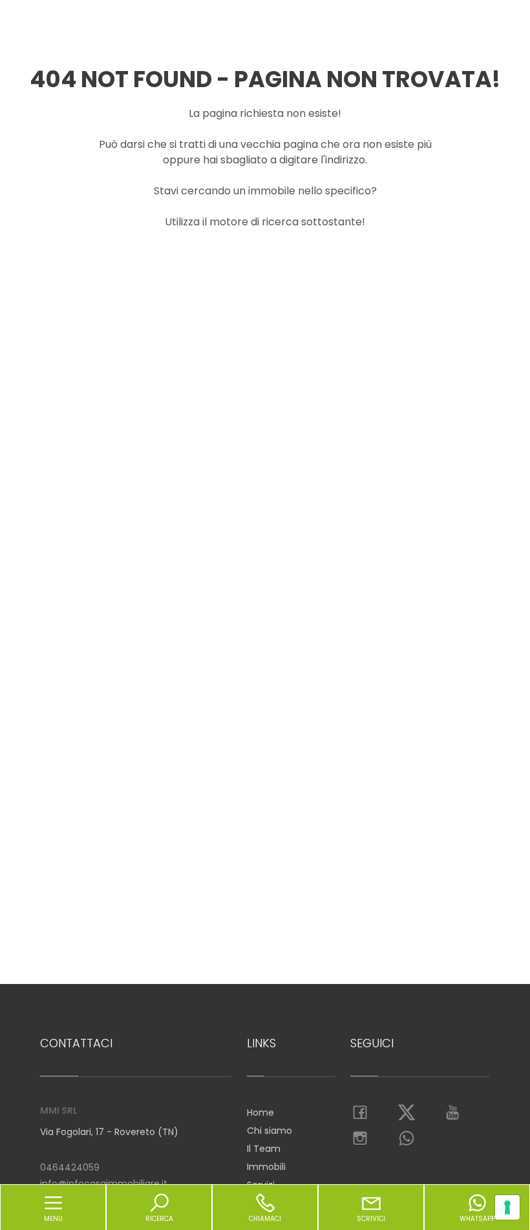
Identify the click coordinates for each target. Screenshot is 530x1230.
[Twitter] (406, 1113)
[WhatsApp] (406, 1139)
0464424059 (70, 1167)
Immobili (266, 1166)
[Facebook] (360, 1113)
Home (260, 1112)
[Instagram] (360, 1139)
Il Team (264, 1148)
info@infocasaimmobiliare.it (103, 1183)
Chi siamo (269, 1130)
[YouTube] (453, 1113)
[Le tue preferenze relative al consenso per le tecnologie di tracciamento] (507, 1207)
